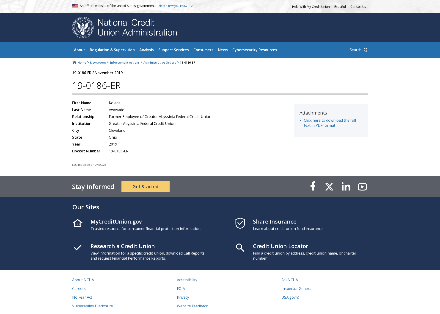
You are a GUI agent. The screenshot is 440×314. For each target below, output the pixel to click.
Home (82, 62)
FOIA (181, 288)
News (223, 49)
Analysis (146, 49)
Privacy (183, 297)
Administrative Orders (159, 62)
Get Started (145, 186)
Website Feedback (192, 305)
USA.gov (288, 297)
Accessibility (187, 279)
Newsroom (98, 62)
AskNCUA (289, 279)
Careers (79, 288)
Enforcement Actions (125, 62)
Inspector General (296, 288)
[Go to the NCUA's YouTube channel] (362, 186)
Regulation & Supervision (112, 49)
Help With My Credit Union (310, 6)
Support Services (173, 49)
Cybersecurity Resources (254, 49)
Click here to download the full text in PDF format (330, 123)
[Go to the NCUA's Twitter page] (329, 186)
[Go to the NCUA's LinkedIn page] (345, 186)
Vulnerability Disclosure (92, 305)
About (79, 49)
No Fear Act (82, 297)
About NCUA (83, 279)
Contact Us (358, 6)
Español (340, 6)
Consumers (203, 49)
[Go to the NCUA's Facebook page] (312, 186)
